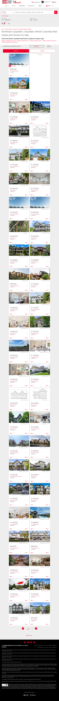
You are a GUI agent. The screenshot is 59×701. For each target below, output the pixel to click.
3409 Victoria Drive (34, 500)
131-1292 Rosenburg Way (35, 214)
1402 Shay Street (33, 476)
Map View (43, 50)
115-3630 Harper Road (34, 357)
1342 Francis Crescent (34, 190)
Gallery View (16, 50)
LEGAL (44, 647)
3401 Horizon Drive (13, 333)
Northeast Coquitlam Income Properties (10, 42)
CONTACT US (36, 645)
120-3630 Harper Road (13, 118)
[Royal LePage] (11, 2)
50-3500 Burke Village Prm (14, 452)
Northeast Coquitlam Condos (35, 40)
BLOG (44, 645)
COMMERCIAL (54, 645)
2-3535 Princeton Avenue (14, 309)
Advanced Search (5, 16)
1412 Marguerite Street (34, 333)
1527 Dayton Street (34, 118)
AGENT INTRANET (40, 647)
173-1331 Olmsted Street (14, 619)
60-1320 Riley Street (34, 619)
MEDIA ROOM (41, 645)
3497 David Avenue (13, 428)
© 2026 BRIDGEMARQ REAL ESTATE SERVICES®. (12, 645)
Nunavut (10, 660)
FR (52, 5)
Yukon (8, 660)
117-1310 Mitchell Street (35, 524)
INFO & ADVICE (30, 5)
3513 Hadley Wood (13, 190)
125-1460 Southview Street (14, 595)
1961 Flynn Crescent (34, 166)
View (26, 75)
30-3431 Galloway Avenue (14, 548)
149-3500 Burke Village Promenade (15, 476)
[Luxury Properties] (46, 2)
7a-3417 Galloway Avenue (35, 595)
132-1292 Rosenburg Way (14, 214)
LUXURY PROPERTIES (48, 645)
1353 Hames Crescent (13, 94)
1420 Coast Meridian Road (35, 428)
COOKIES (50, 647)
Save (11, 75)
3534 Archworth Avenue (14, 357)
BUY (6, 5)
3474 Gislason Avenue (13, 500)
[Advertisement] (40, 73)
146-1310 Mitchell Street (14, 142)
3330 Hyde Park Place (34, 381)
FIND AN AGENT (22, 5)
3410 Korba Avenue (34, 142)
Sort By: (48, 45)
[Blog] (54, 2)
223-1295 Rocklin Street (35, 452)
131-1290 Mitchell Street (14, 524)
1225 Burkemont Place (34, 261)
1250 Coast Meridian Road (14, 166)
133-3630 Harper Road (13, 381)
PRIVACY (47, 647)
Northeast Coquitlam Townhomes (49, 40)
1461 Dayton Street (34, 285)
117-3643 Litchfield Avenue (14, 285)
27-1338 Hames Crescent (35, 548)
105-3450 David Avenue (14, 261)
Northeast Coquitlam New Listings (8, 40)
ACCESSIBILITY (54, 647)
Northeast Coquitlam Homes (22, 40)
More (40, 5)
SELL (13, 5)
